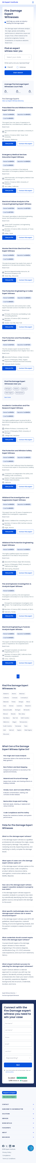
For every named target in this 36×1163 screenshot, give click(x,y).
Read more (8, 43)
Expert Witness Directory (8, 993)
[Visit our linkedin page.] (10, 1146)
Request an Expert (9, 1093)
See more (7, 397)
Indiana (16, 388)
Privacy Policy (6, 1152)
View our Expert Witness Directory (13, 101)
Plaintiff (10, 67)
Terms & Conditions (8, 1158)
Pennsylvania (20, 392)
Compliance (6, 1155)
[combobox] (6, 1058)
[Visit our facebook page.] (3, 1146)
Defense (23, 67)
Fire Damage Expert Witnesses (10, 995)
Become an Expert (9, 1097)
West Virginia (9, 392)
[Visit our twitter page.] (7, 1146)
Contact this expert (25, 144)
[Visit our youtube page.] (13, 1146)
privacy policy (10, 1072)
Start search (18, 73)
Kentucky (24, 388)
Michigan (8, 388)
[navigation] (33, 2)
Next (18, 1065)
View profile (9, 143)
